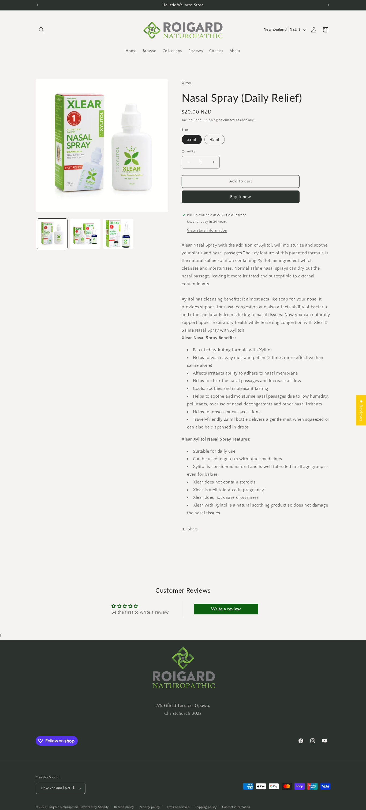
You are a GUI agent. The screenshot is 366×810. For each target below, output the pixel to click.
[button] (41, 30)
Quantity (188, 151)
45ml (214, 139)
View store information (207, 230)
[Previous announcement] (37, 5)
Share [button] (193, 529)
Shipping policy (206, 807)
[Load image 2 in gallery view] (85, 234)
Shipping (211, 120)
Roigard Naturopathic (63, 807)
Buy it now (240, 197)
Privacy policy (149, 807)
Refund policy (124, 807)
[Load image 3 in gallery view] (118, 234)
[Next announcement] (328, 5)
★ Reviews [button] (360, 410)
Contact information (236, 807)
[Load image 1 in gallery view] (52, 234)
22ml (191, 139)
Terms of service (177, 807)
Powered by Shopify (94, 807)
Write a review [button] (226, 609)
